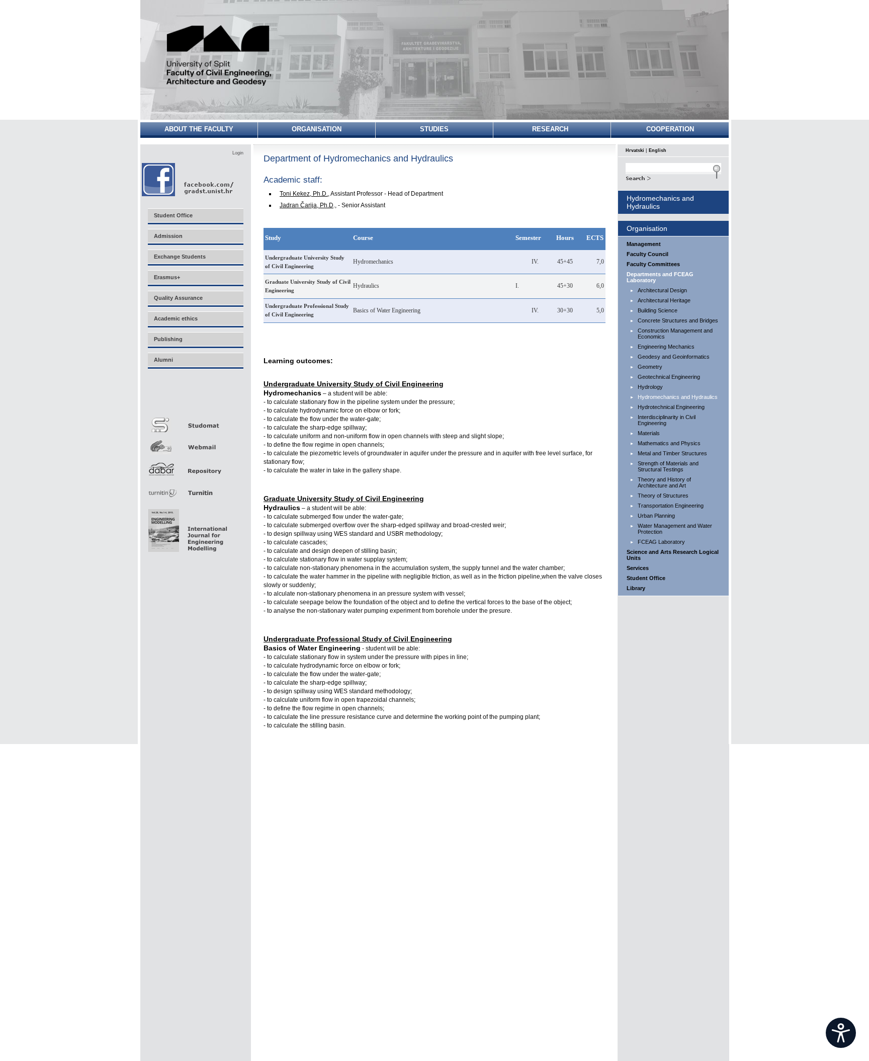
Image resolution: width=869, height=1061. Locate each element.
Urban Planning (656, 516)
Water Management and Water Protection (675, 529)
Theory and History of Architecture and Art (664, 482)
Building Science (657, 310)
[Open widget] (841, 1033)
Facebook (188, 179)
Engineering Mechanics (666, 347)
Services (638, 568)
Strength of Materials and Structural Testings (668, 466)
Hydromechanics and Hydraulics (678, 397)
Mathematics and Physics (669, 443)
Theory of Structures (663, 496)
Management (644, 244)
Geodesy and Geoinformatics (674, 357)
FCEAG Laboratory (661, 542)
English (657, 150)
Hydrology (650, 387)
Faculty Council (647, 254)
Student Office (646, 578)
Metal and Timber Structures (672, 453)
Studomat (195, 421)
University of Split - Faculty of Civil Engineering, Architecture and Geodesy (219, 56)
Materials (649, 433)
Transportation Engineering (671, 506)
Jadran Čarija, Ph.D (306, 205)
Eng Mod (186, 527)
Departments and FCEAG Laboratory (660, 277)
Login (237, 152)
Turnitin (195, 488)
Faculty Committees (653, 264)
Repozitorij (195, 466)
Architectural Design (662, 290)
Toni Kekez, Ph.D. (304, 193)
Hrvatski (635, 150)
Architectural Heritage (664, 300)
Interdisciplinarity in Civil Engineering (667, 420)
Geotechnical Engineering (669, 377)
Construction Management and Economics (675, 334)
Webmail (195, 443)
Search (673, 177)
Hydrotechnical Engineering (671, 407)
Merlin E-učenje (195, 398)
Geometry (650, 367)
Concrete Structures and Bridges (678, 320)
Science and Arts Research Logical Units (673, 555)
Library (636, 588)
